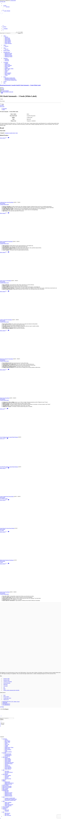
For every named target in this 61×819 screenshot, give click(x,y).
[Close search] (1, 721)
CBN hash (7, 776)
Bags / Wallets (7, 73)
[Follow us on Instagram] (2, 707)
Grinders (6, 63)
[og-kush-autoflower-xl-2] (6, 91)
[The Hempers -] (10, 23)
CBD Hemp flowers (8, 763)
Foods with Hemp (8, 43)
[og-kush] (2, 88)
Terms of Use (6, 699)
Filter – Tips (7, 69)
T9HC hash (7, 803)
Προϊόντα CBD (6, 678)
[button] (2, 408)
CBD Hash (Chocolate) (9, 762)
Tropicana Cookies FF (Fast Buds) (6, 358)
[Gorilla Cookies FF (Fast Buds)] (30, 305)
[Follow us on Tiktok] (3, 707)
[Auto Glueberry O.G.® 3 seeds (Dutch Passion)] (30, 423)
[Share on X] (0, 105)
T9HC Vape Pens (8, 805)
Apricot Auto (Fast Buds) (5, 591)
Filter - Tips (7, 744)
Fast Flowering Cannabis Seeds (11, 80)
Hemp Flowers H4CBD (6, 787)
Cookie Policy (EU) (7, 698)
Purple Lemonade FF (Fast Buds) (6, 241)
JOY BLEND (7, 756)
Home (1, 85)
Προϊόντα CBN (6, 680)
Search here (2, 33)
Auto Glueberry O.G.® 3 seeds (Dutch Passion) (9, 437)
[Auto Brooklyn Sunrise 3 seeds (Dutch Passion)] (30, 452)
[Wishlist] (1, 93)
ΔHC (3, 812)
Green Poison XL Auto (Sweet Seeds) (7, 528)
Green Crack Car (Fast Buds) (5, 280)
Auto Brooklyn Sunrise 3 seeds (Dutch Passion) (9, 466)
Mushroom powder (8, 53)
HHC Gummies (5, 788)
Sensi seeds (2, 106)
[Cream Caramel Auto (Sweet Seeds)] (30, 482)
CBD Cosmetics (8, 41)
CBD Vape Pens (8, 766)
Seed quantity (2, 203)
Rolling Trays (7, 64)
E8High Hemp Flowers (9, 782)
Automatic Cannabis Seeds (10, 77)
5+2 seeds (6, 498)
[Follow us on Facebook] (1, 707)
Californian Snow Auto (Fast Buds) (7, 202)
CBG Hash (7, 771)
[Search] (3, 30)
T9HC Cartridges (8, 802)
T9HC (3, 801)
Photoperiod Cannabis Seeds (10, 78)
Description (4, 108)
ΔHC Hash (7, 814)
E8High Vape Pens (8, 784)
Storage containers (8, 65)
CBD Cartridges (8, 759)
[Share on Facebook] (1, 105)
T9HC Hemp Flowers (9, 804)
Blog (4, 82)
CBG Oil (6, 49)
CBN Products (5, 774)
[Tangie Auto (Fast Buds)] (30, 383)
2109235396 (4, 702)
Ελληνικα (7, 6)
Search (19, 33)
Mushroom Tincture (8, 55)
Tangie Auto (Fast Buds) (4, 397)
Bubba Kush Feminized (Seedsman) (7, 560)
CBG (5, 47)
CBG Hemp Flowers (9, 772)
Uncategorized (5, 807)
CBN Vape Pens (8, 778)
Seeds (5, 76)
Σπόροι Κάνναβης (7, 683)
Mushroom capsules (8, 56)
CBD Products (5, 757)
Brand (3, 109)
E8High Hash (7, 781)
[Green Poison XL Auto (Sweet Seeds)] (30, 514)
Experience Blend (8, 754)
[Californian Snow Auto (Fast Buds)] (30, 170)
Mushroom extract (8, 54)
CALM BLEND (8, 753)
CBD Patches (7, 38)
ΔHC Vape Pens (8, 815)
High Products (5, 789)
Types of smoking (5, 806)
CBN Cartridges (8, 775)
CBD (5, 35)
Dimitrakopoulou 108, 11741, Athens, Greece (11, 701)
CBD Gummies (8, 40)
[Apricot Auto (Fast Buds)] (30, 577)
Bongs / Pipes (7, 66)
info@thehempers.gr (6, 703)
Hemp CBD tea (8, 42)
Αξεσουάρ (6, 685)
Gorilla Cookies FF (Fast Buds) (6, 319)
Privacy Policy (6, 696)
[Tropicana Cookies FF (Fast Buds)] (30, 344)
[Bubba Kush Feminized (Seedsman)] (30, 546)
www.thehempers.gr (6, 704)
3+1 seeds (2, 498)
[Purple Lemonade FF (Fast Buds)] (30, 227)
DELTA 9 (4, 779)
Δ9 (4, 687)
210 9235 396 (13, 0)
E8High (3, 780)
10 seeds (7, 204)
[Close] (0, 723)
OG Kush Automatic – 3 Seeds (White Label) (30, 85)
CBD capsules (7, 39)
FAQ (4, 695)
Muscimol (7, 791)
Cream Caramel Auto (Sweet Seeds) (7, 496)
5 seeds (4, 204)
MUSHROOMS (7, 52)
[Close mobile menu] (0, 726)
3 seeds (1, 204)
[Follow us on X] (0, 707)
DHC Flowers (7, 813)
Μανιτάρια (6, 684)
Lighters (6, 67)
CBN (5, 45)
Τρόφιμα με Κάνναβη (8, 681)
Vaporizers (6, 58)
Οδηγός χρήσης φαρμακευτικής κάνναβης (11, 690)
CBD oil (6, 36)
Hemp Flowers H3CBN (6, 786)
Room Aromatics (8, 72)
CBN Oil (6, 46)
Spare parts (7, 60)
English (4, 5)
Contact (5, 81)
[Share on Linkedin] (2, 105)
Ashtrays (6, 70)
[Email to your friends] (3, 105)
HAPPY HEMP (7, 50)
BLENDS (4, 752)
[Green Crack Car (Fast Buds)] (30, 266)
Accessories (6, 62)
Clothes (6, 75)
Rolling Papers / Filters (9, 68)
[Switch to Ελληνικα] (2, 3)
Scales (6, 71)
